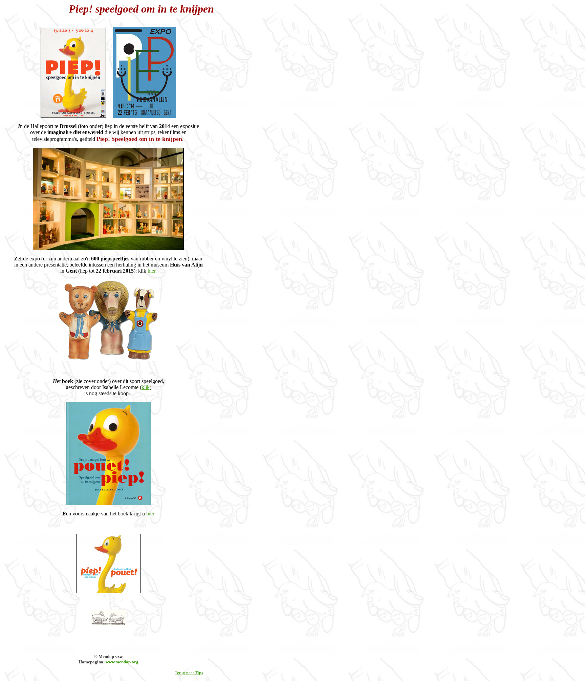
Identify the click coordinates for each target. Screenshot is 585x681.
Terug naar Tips (189, 672)
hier (151, 271)
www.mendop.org (122, 661)
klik (146, 387)
